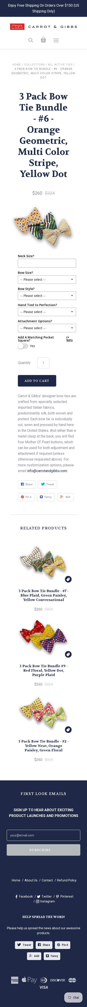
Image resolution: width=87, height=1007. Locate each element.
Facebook (26, 896)
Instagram (47, 901)
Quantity (24, 363)
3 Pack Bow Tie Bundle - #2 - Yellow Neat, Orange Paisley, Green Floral (43, 745)
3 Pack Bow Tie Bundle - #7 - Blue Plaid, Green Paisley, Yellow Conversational (44, 595)
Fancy (54, 956)
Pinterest (66, 896)
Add (36, 956)
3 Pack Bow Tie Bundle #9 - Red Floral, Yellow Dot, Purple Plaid (43, 670)
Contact (47, 880)
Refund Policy (67, 880)
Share (46, 945)
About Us (31, 880)
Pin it (65, 945)
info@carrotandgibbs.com (47, 471)
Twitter (46, 896)
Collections (34, 64)
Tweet (27, 945)
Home (16, 64)
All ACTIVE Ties (60, 64)
